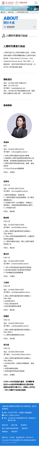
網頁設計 (14, 442)
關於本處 (11, 12)
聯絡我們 (14, 431)
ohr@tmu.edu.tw (14, 415)
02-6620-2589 (12, 412)
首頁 (3, 12)
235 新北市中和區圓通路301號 (17, 418)
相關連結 (5, 431)
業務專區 (24, 425)
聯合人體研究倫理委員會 (10, 428)
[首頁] (8, 3)
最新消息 (5, 425)
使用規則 (5, 409)
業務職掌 (29, 412)
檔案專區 (25, 428)
